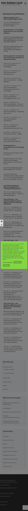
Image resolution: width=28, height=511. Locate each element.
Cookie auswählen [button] (8, 262)
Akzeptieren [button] (18, 262)
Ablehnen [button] (6, 265)
